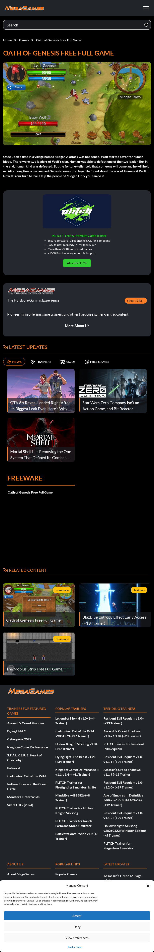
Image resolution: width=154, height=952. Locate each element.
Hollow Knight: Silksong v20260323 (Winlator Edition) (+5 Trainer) (124, 830)
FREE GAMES (99, 361)
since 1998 (134, 300)
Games (24, 40)
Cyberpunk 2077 (19, 739)
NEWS (17, 361)
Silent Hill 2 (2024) (20, 805)
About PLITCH (77, 263)
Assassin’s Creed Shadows (25, 723)
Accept (77, 916)
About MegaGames (20, 874)
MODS (71, 361)
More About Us (77, 325)
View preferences (77, 938)
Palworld (13, 768)
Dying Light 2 (16, 731)
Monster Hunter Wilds (23, 797)
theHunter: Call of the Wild (26, 776)
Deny (77, 927)
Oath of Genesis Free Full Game (58, 40)
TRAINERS (43, 361)
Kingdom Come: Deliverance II (29, 747)
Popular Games (66, 874)
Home (7, 40)
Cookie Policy (75, 946)
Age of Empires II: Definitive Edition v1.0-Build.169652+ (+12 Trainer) (123, 800)
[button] (148, 885)
